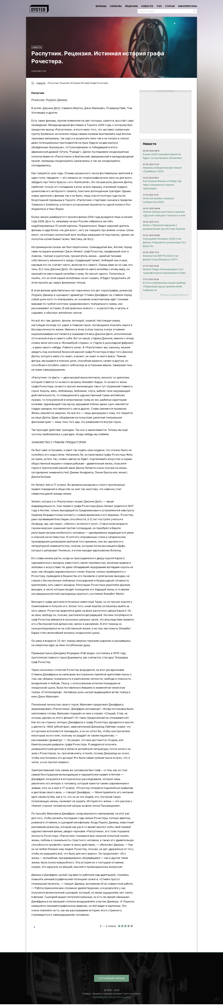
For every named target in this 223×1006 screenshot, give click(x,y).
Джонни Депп (51, 108)
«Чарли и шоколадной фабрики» (113, 342)
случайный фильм (111, 978)
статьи (170, 6)
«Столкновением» (77, 147)
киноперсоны (187, 6)
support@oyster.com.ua (103, 997)
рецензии (131, 6)
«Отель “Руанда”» (70, 151)
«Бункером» (56, 147)
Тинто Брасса (57, 182)
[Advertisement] (165, 112)
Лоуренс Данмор (56, 100)
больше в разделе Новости (174, 295)
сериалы (116, 6)
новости (147, 6)
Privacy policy (124, 997)
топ (159, 6)
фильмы (100, 6)
